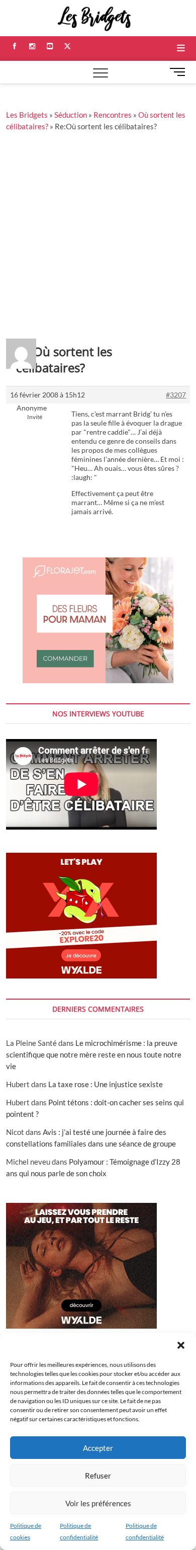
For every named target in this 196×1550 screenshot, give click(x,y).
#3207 (176, 394)
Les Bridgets (27, 114)
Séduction (70, 114)
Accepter (98, 1447)
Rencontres (112, 114)
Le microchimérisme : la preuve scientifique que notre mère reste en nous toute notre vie (93, 1054)
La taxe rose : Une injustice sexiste (105, 1084)
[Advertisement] (98, 235)
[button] (181, 1345)
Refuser (98, 1475)
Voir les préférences (98, 1503)
